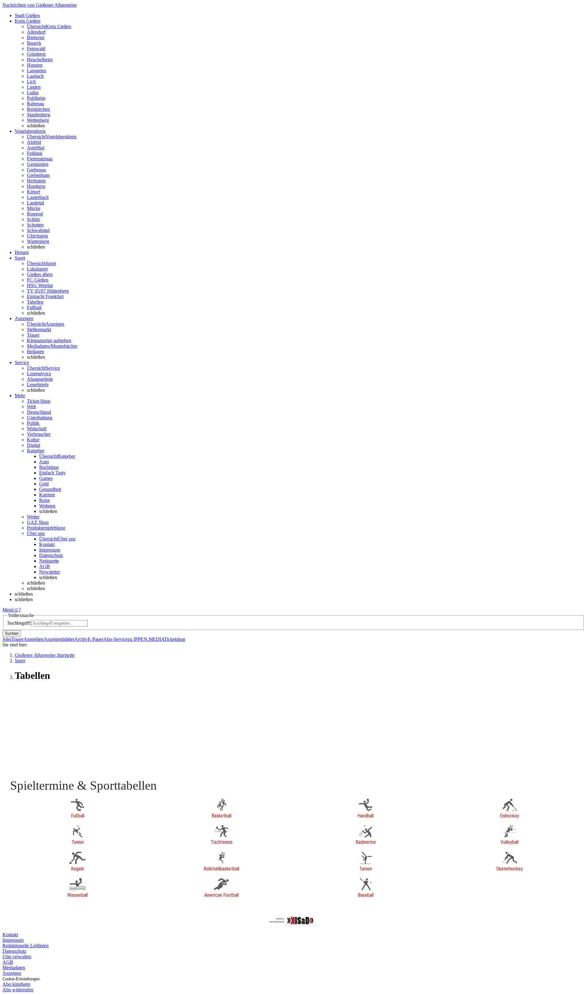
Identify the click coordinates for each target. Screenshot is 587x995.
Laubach (35, 76)
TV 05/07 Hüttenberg (48, 291)
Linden (34, 87)
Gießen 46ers (40, 274)
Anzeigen (11, 973)
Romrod (35, 213)
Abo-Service (115, 639)
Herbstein (36, 180)
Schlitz (33, 219)
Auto (44, 461)
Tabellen (35, 302)
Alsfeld (34, 142)
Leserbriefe (38, 384)
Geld (44, 483)
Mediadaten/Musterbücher (52, 346)
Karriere (47, 494)
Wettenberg (38, 120)
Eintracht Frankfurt (45, 296)
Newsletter (49, 571)
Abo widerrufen (17, 989)
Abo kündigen (16, 984)
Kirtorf (33, 191)
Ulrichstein (37, 235)
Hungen (34, 65)
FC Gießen (37, 279)
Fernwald (36, 48)
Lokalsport (37, 268)
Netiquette (49, 560)
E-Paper (95, 639)
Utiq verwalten (16, 956)
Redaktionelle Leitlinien (25, 945)
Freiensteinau (40, 158)
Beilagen (35, 351)
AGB (44, 566)
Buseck (34, 43)
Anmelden (34, 639)
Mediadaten (13, 967)
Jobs (6, 639)
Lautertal (35, 202)
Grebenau (36, 169)
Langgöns (36, 70)
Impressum (49, 549)
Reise (44, 500)
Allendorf (36, 32)
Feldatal (34, 153)
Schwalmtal (38, 230)
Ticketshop (174, 639)
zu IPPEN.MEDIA (146, 639)
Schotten (35, 224)
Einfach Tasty (52, 472)
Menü (8, 609)
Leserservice (39, 373)
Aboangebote (40, 379)
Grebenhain (38, 175)
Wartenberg (38, 241)
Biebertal (35, 37)
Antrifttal (35, 147)
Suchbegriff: (19, 623)
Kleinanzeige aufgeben (49, 340)
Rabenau (35, 103)
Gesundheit (50, 489)
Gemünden (37, 164)
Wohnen (47, 505)
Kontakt (47, 544)
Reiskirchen (38, 109)
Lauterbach (38, 197)
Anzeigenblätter (59, 639)
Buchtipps (49, 467)
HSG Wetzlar (40, 285)
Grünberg (36, 54)
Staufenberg (38, 114)
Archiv (81, 639)
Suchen (11, 633)
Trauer (33, 335)
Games (46, 478)
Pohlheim (36, 98)
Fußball (34, 307)
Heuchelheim (40, 59)
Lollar (33, 92)
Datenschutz (51, 555)
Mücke (33, 208)
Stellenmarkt (39, 329)
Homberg (36, 186)
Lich (31, 81)
